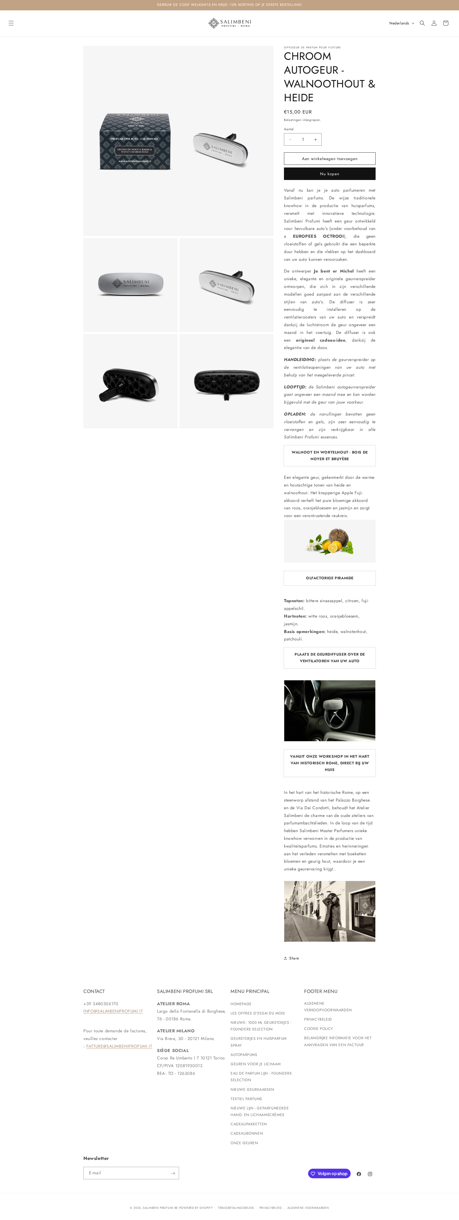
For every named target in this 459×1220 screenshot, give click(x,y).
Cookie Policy (318, 1028)
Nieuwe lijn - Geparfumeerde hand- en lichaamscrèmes (260, 1111)
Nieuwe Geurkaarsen (252, 1089)
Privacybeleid (318, 1019)
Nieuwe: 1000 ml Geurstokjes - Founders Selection (261, 1026)
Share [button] (294, 958)
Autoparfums (244, 1054)
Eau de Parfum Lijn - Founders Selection (261, 1077)
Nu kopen (329, 174)
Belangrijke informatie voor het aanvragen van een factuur (338, 1041)
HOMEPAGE (241, 1003)
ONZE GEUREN (244, 1142)
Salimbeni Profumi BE (160, 1208)
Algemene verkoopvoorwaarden (328, 1006)
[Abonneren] (173, 1173)
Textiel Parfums (246, 1098)
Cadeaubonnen (247, 1133)
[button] (11, 23)
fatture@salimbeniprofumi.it (119, 1046)
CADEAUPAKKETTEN (249, 1124)
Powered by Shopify (196, 1208)
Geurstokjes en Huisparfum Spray (259, 1042)
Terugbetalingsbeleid (236, 1207)
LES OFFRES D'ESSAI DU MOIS (258, 1013)
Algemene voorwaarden (308, 1207)
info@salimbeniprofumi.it (113, 1011)
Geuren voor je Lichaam (255, 1063)
